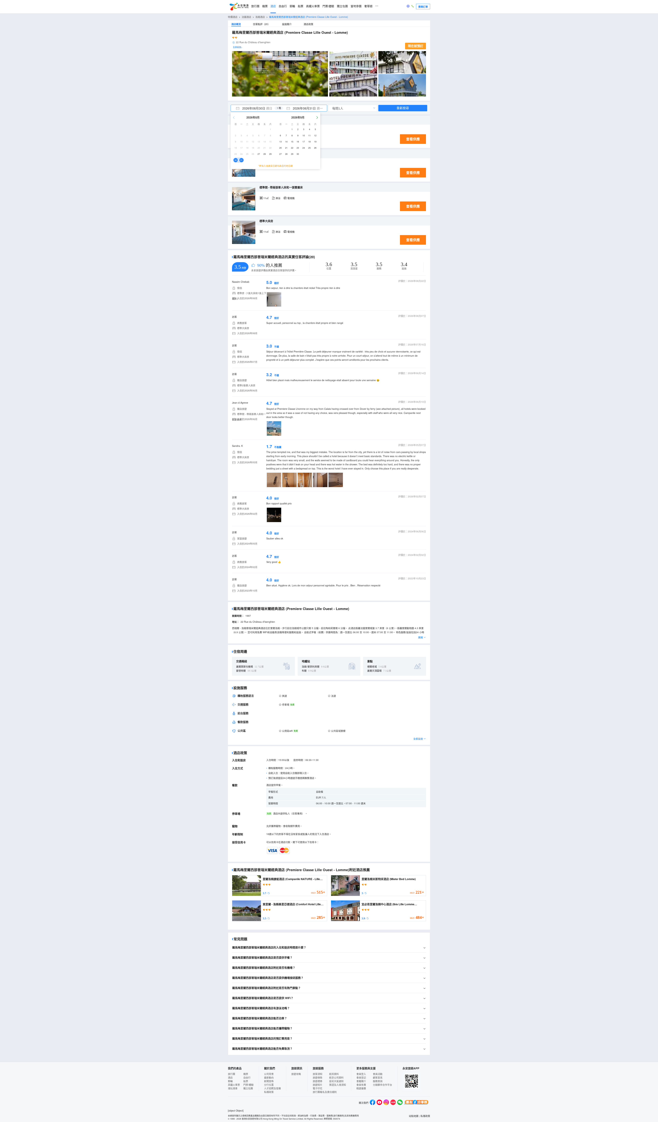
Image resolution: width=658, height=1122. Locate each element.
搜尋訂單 (423, 6)
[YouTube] (379, 1103)
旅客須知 (317, 1074)
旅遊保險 (317, 1077)
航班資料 (334, 1074)
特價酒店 (232, 17)
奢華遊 (368, 6)
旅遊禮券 (317, 1081)
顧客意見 (377, 1077)
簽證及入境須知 (337, 1084)
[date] (255, 108)
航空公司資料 (336, 1077)
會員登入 (361, 1074)
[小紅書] (393, 1103)
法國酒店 (246, 17)
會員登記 (361, 1077)
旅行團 (255, 6)
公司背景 (269, 1074)
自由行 (283, 6)
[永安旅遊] (239, 6)
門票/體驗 (328, 6)
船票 (300, 6)
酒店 (273, 6)
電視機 (291, 198)
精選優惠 (361, 1088)
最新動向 (269, 1077)
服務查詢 (377, 1081)
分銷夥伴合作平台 (382, 1084)
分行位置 (269, 1084)
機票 (265, 6)
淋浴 (278, 198)
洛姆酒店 (260, 17)
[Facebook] (372, 1103)
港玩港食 (232, 1088)
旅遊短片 (317, 1084)
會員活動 (377, 1074)
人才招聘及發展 (272, 1088)
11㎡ (266, 198)
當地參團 (356, 6)
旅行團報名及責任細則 (325, 1092)
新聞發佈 (269, 1081)
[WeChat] (400, 1103)
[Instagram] (386, 1103)
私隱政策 (269, 1092)
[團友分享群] (416, 1103)
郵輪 (292, 6)
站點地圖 (413, 1116)
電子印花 (317, 1088)
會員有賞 (361, 1084)
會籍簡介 (361, 1081)
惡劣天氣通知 (336, 1081)
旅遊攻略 (296, 1074)
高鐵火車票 (313, 6)
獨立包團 (342, 6)
